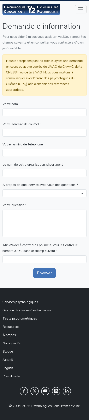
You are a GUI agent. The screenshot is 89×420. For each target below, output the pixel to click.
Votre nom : (10, 104)
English (7, 368)
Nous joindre (11, 343)
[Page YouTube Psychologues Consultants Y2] (45, 391)
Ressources (10, 326)
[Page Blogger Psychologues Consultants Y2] (56, 391)
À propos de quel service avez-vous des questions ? (40, 185)
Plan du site (11, 376)
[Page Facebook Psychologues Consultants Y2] (24, 391)
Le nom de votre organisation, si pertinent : (33, 164)
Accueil (7, 359)
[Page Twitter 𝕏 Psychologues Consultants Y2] (34, 391)
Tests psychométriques (19, 318)
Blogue (7, 351)
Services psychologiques (20, 302)
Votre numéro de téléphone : (23, 144)
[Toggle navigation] (81, 9)
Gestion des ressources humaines (26, 310)
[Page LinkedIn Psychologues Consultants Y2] (67, 391)
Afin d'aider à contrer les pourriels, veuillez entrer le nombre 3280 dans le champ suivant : (40, 248)
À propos (9, 335)
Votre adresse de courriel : (21, 124)
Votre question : (14, 205)
